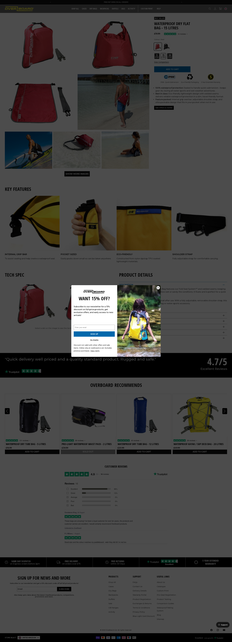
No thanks (94, 340)
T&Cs (92, 351)
